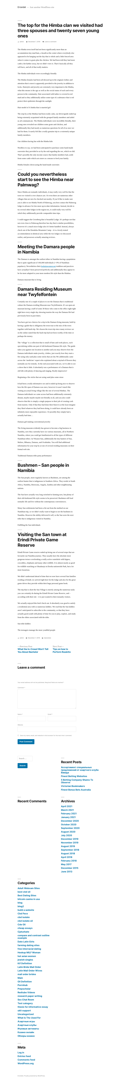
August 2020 (68, 831)
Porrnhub (23, 985)
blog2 (21, 906)
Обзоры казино (26, 1036)
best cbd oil (24, 891)
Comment (21, 687)
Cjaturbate (47, 638)
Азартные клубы (27, 1025)
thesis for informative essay (33, 1007)
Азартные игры (26, 1021)
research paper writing (30, 996)
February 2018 (69, 860)
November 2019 (69, 842)
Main (20, 978)
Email (50, 714)
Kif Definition (25, 963)
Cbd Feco (23, 913)
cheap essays (25, 928)
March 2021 (67, 810)
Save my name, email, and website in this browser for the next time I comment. (46, 735)
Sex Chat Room (26, 999)
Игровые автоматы (28, 1028)
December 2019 (69, 839)
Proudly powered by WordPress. (34, 1076)
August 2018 (68, 853)
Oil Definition (25, 981)
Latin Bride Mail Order (29, 967)
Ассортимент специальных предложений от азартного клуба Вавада (80, 770)
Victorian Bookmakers (73, 786)
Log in (21, 1052)
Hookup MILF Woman (29, 952)
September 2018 (70, 849)
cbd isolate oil (25, 921)
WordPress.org (26, 1063)
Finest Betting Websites (74, 776)
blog (20, 902)
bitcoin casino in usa (29, 899)
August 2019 (68, 846)
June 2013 (66, 871)
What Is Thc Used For (29, 1017)
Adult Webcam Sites (29, 888)
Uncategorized (26, 1014)
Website (20, 725)
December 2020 (70, 821)
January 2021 (68, 817)
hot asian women (27, 956)
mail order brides (27, 974)
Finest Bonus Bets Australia (76, 789)
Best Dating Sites (27, 895)
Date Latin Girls (26, 941)
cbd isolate (24, 917)
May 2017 (66, 864)
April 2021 (66, 806)
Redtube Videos (26, 992)
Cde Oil (22, 924)
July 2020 (66, 835)
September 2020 (70, 828)
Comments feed (26, 1059)
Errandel (22, 7)
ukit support (24, 1010)
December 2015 (69, 868)
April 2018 (66, 857)
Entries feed (24, 1056)
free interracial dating (29, 949)
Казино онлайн (26, 1032)
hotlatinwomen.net (48, 266)
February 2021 (69, 813)
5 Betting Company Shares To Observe (77, 781)
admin (22, 42)
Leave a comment (50, 42)
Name (20, 714)
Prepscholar (24, 988)
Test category (25, 1003)
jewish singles (25, 959)
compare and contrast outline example (33, 936)
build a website (26, 910)
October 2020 (68, 824)
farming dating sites (28, 945)
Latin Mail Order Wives (30, 970)
